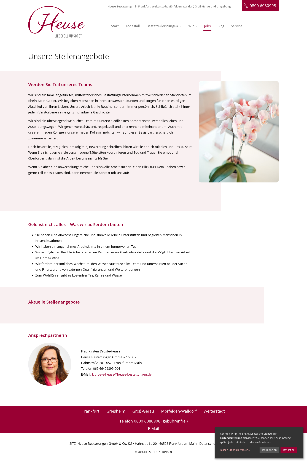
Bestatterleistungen (162, 26)
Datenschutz (208, 443)
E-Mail (153, 428)
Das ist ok (288, 450)
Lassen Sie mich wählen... (235, 450)
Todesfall (132, 26)
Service (236, 26)
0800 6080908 (263, 5)
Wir (191, 26)
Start (115, 26)
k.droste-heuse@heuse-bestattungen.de (122, 374)
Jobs (207, 26)
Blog (220, 26)
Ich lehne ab (269, 450)
